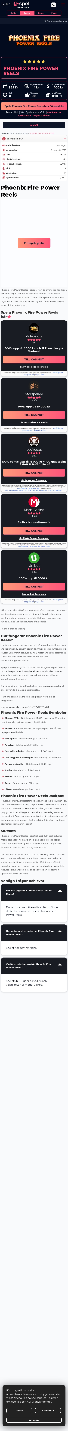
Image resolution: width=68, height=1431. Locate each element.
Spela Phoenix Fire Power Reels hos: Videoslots (34, 106)
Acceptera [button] (48, 1410)
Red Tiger (61, 145)
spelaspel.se (7, 133)
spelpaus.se (24, 115)
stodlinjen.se (54, 112)
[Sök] (53, 4)
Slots (25, 133)
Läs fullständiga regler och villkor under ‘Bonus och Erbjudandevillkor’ (33, 490)
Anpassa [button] (34, 1420)
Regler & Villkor (40, 430)
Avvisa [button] (19, 1410)
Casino (18, 133)
